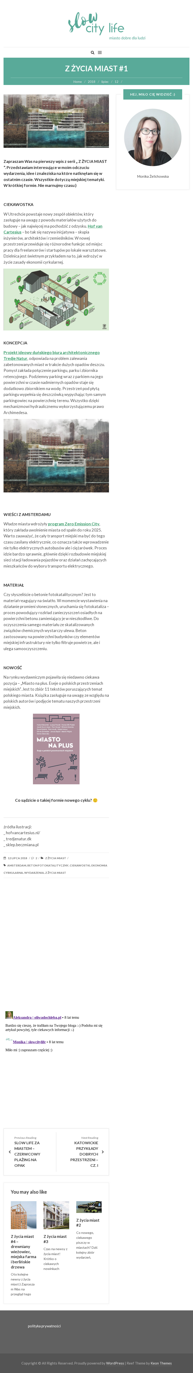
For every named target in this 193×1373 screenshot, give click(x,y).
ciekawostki (80, 865)
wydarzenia (34, 872)
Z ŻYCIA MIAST (55, 858)
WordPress (115, 1363)
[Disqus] (56, 946)
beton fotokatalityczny (47, 865)
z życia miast (55, 872)
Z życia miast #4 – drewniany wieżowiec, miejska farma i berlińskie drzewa (23, 1251)
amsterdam (16, 865)
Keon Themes (161, 1363)
